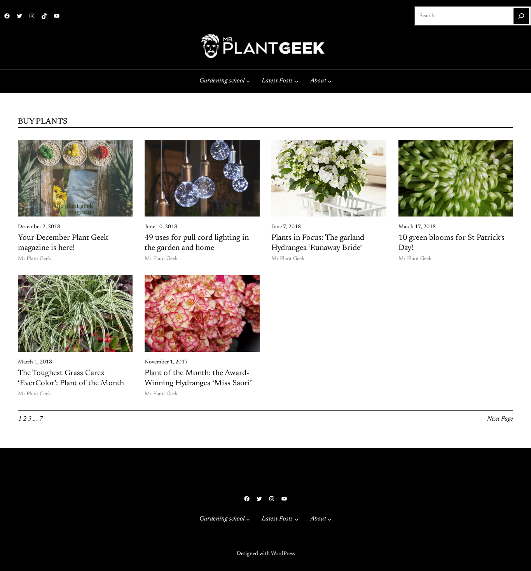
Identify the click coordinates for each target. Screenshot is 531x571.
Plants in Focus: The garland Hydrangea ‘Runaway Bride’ (317, 243)
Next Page (500, 419)
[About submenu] (330, 81)
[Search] (521, 16)
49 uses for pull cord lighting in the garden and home (197, 243)
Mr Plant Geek (34, 259)
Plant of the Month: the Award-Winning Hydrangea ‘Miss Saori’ (198, 378)
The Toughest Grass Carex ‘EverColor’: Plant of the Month (71, 378)
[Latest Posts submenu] (297, 81)
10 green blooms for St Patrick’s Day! (451, 243)
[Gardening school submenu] (248, 81)
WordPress (283, 554)
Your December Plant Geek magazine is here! (63, 243)
